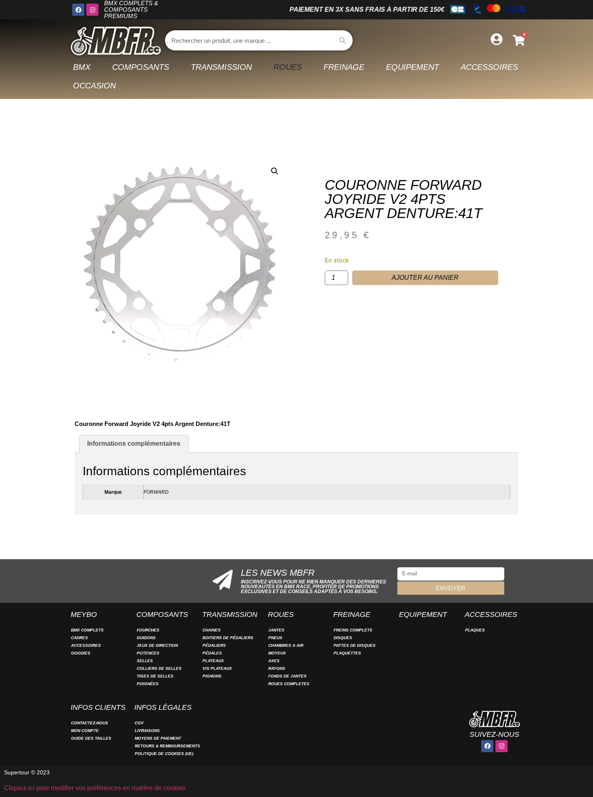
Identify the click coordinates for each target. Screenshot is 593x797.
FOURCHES (148, 630)
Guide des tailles (91, 738)
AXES (274, 661)
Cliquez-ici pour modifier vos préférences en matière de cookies (95, 787)
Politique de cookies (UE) (164, 753)
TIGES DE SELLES (155, 676)
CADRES (79, 638)
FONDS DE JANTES (287, 676)
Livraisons (147, 730)
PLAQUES (475, 630)
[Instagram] (92, 10)
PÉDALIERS (214, 645)
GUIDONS (146, 638)
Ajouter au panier (425, 277)
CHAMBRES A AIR (285, 645)
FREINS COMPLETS (353, 630)
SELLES (145, 661)
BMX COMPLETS (87, 630)
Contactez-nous (89, 723)
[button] (274, 171)
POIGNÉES (148, 684)
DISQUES (343, 638)
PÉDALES (212, 653)
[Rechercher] (342, 40)
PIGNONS (212, 676)
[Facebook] (78, 10)
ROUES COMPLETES (288, 684)
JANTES (276, 630)
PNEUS (275, 638)
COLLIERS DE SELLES (159, 668)
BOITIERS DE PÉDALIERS (228, 638)
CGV (139, 723)
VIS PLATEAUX (217, 668)
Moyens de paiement (158, 738)
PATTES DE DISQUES (355, 645)
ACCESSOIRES (86, 645)
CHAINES (212, 630)
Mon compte (85, 730)
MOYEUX (277, 653)
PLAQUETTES (347, 653)
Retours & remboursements (167, 746)
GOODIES (80, 653)
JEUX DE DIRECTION (157, 645)
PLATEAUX (213, 661)
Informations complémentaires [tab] (133, 443)
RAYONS (276, 668)
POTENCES (148, 653)
